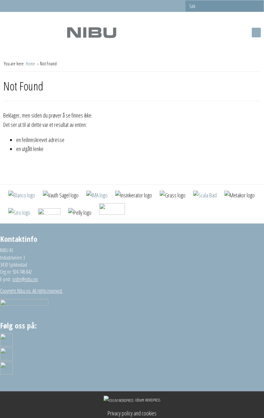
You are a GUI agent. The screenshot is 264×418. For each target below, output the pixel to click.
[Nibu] (91, 32)
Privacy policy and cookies (132, 413)
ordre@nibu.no (25, 279)
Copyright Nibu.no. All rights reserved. (31, 290)
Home (31, 64)
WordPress (147, 400)
